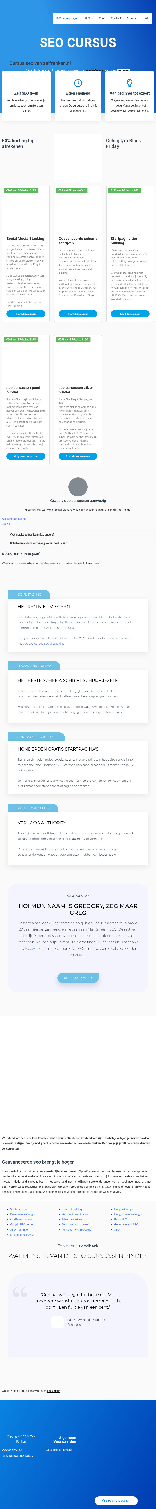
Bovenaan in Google (22, 1214)
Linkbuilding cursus (22, 1234)
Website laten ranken (75, 1224)
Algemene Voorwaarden (64, 1439)
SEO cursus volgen (67, 18)
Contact (116, 18)
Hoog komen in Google (128, 1214)
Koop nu (33, 646)
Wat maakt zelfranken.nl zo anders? (32, 534)
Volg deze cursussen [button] (26, 456)
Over (102, 18)
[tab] (78, 534)
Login (145, 18)
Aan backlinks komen (75, 1214)
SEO (87, 18)
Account (132, 18)
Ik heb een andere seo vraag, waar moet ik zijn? (39, 543)
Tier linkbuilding (72, 1209)
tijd (19, 563)
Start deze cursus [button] (26, 313)
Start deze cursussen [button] (78, 456)
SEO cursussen (19, 1209)
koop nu (33, 789)
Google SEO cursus (22, 1224)
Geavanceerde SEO (126, 1224)
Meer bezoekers (72, 1219)
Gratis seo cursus (21, 1219)
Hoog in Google (123, 1209)
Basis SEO (120, 1219)
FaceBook (33, 948)
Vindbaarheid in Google (76, 1229)
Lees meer (123, 70)
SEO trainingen (19, 1229)
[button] (78, 978)
